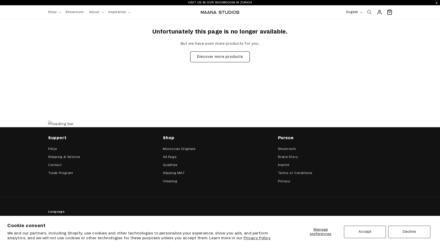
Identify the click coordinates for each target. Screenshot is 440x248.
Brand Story (288, 157)
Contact (55, 165)
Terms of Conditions (295, 173)
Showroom (287, 149)
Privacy (284, 181)
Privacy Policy (257, 238)
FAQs (52, 149)
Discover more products (220, 57)
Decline (409, 232)
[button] (54, 12)
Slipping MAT (174, 173)
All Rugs (169, 157)
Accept (364, 232)
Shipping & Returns (64, 157)
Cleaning (170, 181)
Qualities (170, 165)
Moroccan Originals (179, 149)
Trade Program (60, 173)
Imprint (284, 165)
